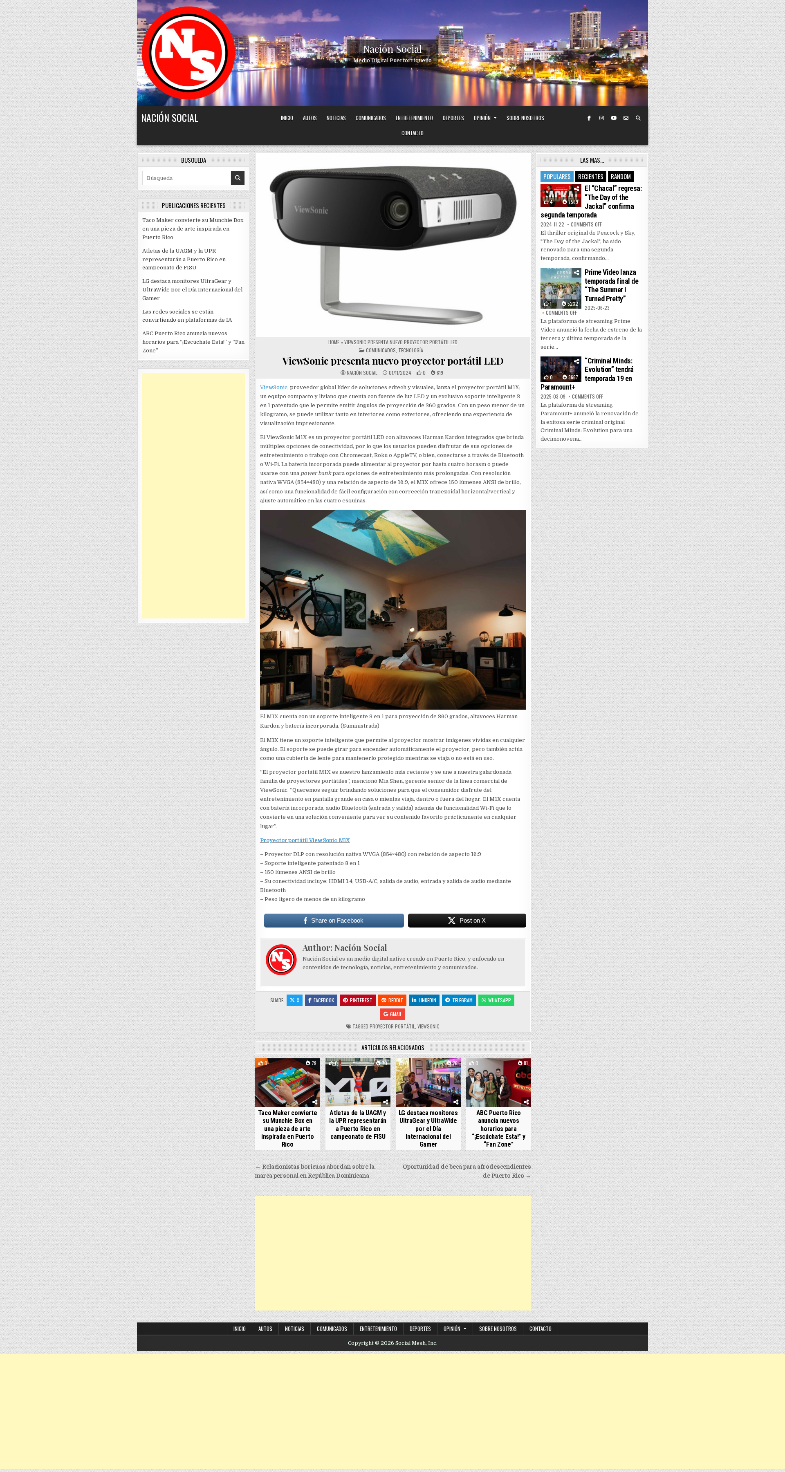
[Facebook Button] (589, 118)
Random (621, 176)
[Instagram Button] (601, 118)
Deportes (453, 118)
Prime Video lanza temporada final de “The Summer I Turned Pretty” (611, 285)
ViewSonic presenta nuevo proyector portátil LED (393, 360)
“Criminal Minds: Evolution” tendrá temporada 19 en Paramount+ (587, 374)
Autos (310, 118)
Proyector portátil (392, 1026)
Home (333, 341)
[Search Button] (638, 118)
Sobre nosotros (525, 118)
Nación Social (392, 48)
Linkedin (427, 1000)
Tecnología (410, 350)
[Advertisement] (393, 1253)
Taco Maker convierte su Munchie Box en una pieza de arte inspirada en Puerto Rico (287, 1128)
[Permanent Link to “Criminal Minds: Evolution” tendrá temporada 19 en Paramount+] (561, 369)
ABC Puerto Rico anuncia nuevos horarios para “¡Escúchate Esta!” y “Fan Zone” (498, 1128)
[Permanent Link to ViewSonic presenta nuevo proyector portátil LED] (393, 245)
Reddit (395, 1000)
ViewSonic (273, 387)
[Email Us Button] (626, 118)
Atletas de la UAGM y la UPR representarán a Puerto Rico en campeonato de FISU (357, 1124)
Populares (557, 176)
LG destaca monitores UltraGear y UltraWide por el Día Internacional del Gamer (428, 1128)
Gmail (396, 1013)
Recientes (590, 176)
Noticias (336, 118)
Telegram (462, 1000)
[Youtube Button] (613, 118)
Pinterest (361, 1000)
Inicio (287, 118)
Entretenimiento (414, 118)
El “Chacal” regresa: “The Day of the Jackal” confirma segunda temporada (591, 201)
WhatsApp (499, 1000)
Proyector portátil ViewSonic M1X (305, 840)
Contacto (412, 133)
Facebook (324, 1000)
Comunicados (371, 118)
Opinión (482, 118)
